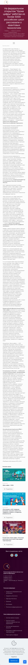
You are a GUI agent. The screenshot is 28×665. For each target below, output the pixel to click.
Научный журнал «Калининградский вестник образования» (13, 622)
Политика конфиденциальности (14, 607)
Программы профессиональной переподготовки (14, 631)
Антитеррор (9, 604)
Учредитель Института (11, 595)
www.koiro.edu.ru (8, 579)
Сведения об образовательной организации (14, 592)
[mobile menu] (2, 2)
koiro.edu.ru (15, 648)
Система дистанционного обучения (12, 627)
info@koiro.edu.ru (8, 577)
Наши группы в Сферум (12, 634)
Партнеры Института (11, 598)
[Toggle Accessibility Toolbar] (25, 662)
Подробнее (14, 656)
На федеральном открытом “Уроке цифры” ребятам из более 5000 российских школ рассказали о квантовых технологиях (14, 35)
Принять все (14, 660)
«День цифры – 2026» (8, 485)
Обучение (8, 601)
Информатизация (12, 32)
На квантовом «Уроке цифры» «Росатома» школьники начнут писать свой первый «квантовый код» (13, 539)
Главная (6, 30)
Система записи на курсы (12, 617)
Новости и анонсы (16, 30)
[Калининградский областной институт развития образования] (6, 2)
